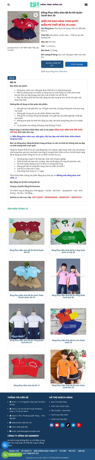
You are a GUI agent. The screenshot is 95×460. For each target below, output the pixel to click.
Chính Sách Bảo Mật (59, 419)
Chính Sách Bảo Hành (59, 415)
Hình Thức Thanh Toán (60, 406)
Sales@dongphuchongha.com (28, 431)
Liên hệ (81, 451)
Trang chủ (14, 451)
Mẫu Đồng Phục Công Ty (45, 451)
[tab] (12, 78)
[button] (36, 15)
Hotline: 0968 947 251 (53, 64)
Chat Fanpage (77, 64)
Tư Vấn (62, 451)
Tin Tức (72, 451)
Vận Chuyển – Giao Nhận (60, 410)
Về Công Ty (26, 451)
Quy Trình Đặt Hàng (59, 402)
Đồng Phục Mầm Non (58, 71)
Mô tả (11, 78)
